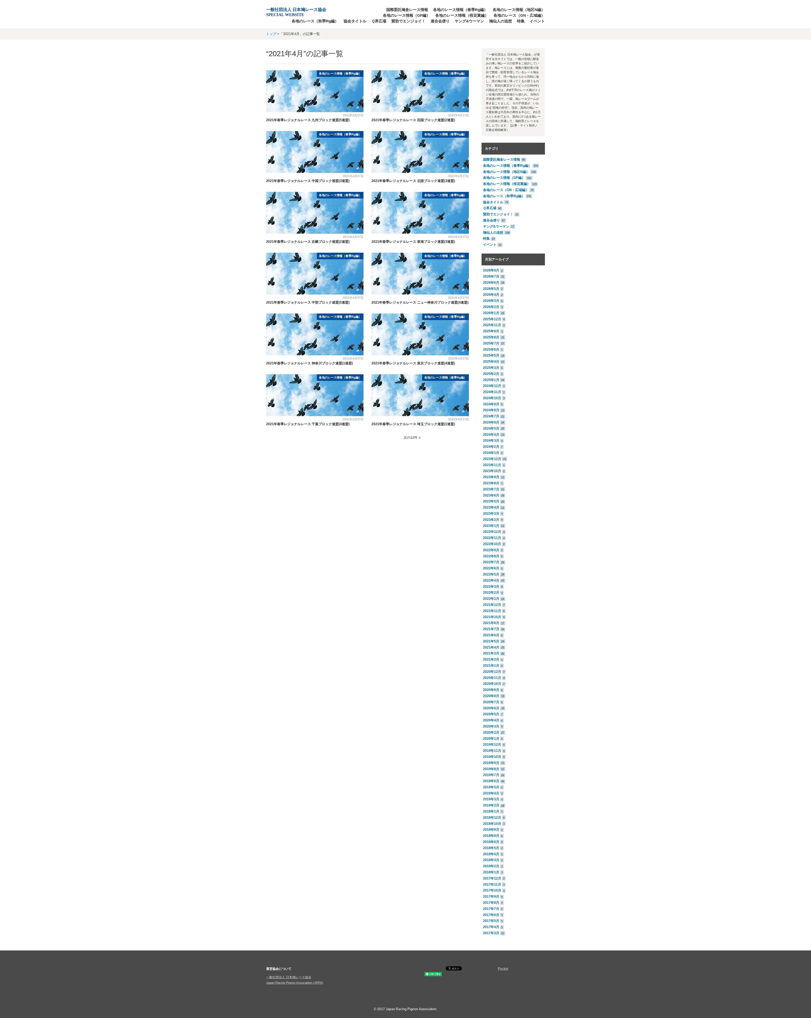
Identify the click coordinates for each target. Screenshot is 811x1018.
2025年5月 (491, 355)
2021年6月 (491, 635)
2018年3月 (491, 860)
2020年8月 (491, 696)
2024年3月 (491, 440)
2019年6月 (491, 781)
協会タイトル (355, 21)
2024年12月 (492, 386)
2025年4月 (491, 361)
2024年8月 (491, 410)
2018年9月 (491, 829)
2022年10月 (492, 544)
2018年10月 (492, 823)
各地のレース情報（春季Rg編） (460, 10)
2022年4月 (491, 580)
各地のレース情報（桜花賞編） (462, 15)
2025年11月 (492, 325)
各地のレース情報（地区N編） (519, 10)
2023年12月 (492, 459)
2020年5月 (491, 714)
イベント (537, 21)
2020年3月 (491, 726)
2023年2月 (491, 519)
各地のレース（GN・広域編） (519, 15)
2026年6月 (491, 282)
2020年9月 (491, 690)
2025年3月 (491, 367)
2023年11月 (492, 465)
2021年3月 (491, 653)
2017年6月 (491, 915)
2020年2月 (491, 732)
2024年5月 (491, 428)
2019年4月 (491, 793)
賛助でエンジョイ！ (408, 21)
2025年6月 (491, 349)
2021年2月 (491, 659)
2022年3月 (491, 586)
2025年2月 (491, 374)
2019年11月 (492, 750)
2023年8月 (491, 483)
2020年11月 (492, 678)
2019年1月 (491, 811)
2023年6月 (491, 495)
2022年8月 (491, 556)
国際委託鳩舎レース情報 (407, 10)
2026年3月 (491, 301)
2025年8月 (491, 337)
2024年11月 (492, 392)
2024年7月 (491, 416)
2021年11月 (492, 611)
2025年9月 (491, 331)
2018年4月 (491, 854)
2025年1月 (491, 380)
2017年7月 (491, 909)
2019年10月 (492, 757)
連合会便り (440, 21)
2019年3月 (491, 799)
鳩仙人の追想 (500, 21)
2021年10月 (492, 617)
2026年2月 (491, 307)
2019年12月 (492, 744)
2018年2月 (491, 866)
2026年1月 (491, 313)
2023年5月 (491, 501)
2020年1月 (491, 738)
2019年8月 (491, 769)
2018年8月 (491, 835)
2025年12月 (492, 319)
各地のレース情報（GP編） (406, 15)
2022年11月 (492, 538)
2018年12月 (492, 817)
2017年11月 (492, 884)
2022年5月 (491, 574)
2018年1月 (491, 872)
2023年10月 (492, 471)
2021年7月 (491, 629)
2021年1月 (491, 665)
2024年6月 (491, 422)
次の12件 (411, 437)
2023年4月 (491, 507)
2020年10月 (492, 683)
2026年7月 (491, 276)
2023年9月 (491, 477)
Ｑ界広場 (378, 21)
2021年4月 (491, 647)
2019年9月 (491, 763)
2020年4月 (491, 720)
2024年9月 (491, 404)
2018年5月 (491, 848)
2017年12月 (492, 878)
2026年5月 (491, 288)
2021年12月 (492, 605)
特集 (521, 21)
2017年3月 (491, 933)
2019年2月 (491, 805)
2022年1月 (491, 598)
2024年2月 (491, 446)
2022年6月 (491, 568)
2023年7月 (491, 489)
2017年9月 (491, 896)
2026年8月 (491, 270)
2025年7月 (491, 343)
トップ (271, 34)
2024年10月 (492, 398)
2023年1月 (491, 526)
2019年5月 (491, 787)
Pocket (503, 968)
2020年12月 (492, 671)
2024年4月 (491, 434)
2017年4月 (491, 927)
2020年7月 (491, 702)
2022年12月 (492, 531)
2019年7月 (491, 775)
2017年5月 (491, 921)
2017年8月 (491, 902)
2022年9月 (491, 550)
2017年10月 (492, 890)
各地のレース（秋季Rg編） (315, 21)
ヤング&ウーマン (469, 21)
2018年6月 (491, 842)
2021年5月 (491, 641)
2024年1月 (491, 453)
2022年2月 (491, 592)
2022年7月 (491, 562)
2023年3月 (491, 513)
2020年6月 (491, 708)
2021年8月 (491, 623)
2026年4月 (491, 294)
